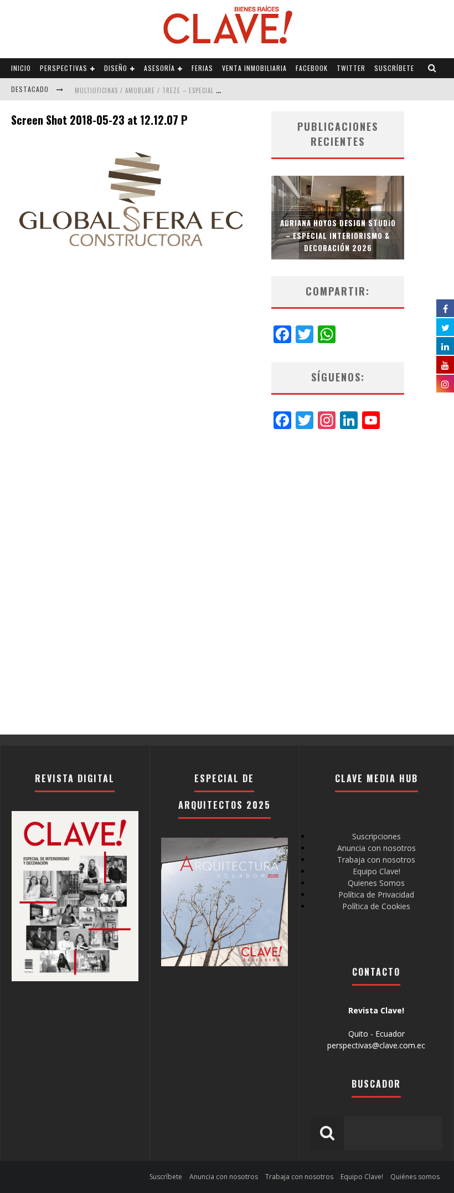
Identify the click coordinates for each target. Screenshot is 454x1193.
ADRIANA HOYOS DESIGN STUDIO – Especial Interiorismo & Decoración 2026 (338, 235)
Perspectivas (63, 68)
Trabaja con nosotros (376, 859)
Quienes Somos (376, 883)
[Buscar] (432, 68)
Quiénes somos (415, 1176)
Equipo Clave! (376, 871)
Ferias (202, 68)
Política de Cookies (376, 906)
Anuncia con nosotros (376, 848)
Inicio (21, 68)
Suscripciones (376, 836)
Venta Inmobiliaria (254, 68)
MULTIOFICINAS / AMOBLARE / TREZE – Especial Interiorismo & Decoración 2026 (197, 90)
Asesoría (159, 68)
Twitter (351, 68)
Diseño (115, 68)
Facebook (312, 68)
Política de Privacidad (376, 894)
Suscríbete (394, 68)
